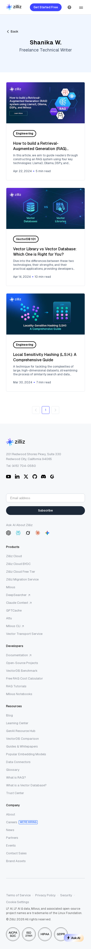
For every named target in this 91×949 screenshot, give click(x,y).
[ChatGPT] (8, 532)
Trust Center (15, 793)
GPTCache (14, 610)
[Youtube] (8, 476)
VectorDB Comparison (22, 739)
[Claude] (37, 532)
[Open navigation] (81, 7)
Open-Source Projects (22, 663)
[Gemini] (47, 532)
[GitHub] (34, 476)
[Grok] (27, 532)
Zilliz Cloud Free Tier (20, 572)
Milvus (10, 587)
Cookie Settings (17, 902)
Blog (9, 715)
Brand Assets (16, 861)
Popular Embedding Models (26, 754)
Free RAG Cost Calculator (24, 678)
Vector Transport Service (24, 634)
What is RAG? (16, 777)
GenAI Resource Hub (20, 731)
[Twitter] (26, 476)
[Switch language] (69, 7)
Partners (12, 838)
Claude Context (17, 603)
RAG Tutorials (16, 686)
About (10, 814)
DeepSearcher (16, 595)
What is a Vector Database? (26, 785)
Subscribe (45, 510)
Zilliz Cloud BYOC (18, 564)
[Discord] (43, 476)
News (10, 830)
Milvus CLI (13, 626)
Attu (9, 618)
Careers (11, 822)
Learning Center (17, 723)
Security (66, 895)
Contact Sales (16, 853)
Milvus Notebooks (19, 694)
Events (11, 845)
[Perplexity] (18, 532)
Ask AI (75, 938)
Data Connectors (18, 762)
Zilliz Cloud (14, 556)
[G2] (52, 476)
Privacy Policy (45, 895)
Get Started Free (45, 7)
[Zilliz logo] (13, 7)
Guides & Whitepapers (22, 746)
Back (14, 31)
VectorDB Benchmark (22, 671)
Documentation (17, 655)
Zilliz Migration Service (22, 579)
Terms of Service (18, 895)
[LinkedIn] (17, 476)
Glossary (12, 770)
